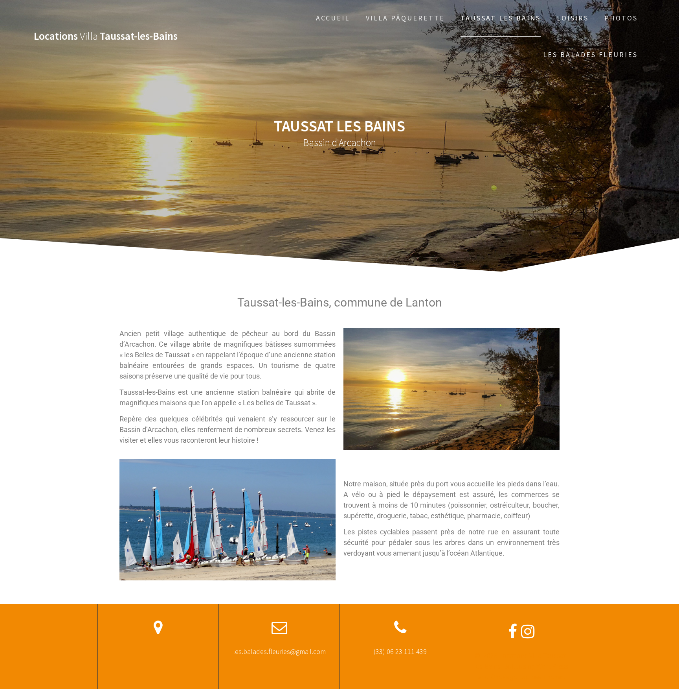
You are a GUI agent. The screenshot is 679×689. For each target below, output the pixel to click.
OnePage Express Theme (526, 676)
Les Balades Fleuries (590, 54)
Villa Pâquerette (405, 17)
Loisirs (573, 17)
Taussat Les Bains (501, 17)
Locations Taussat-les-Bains (106, 36)
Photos (621, 17)
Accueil (333, 17)
